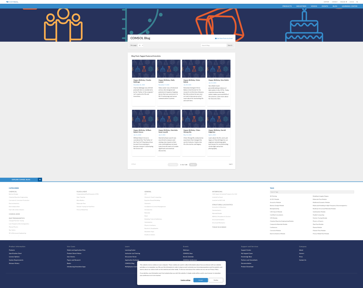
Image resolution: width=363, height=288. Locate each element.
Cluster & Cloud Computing (152, 197)
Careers (301, 253)
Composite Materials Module (278, 224)
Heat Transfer (81, 197)
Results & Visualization (151, 228)
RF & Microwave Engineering (17, 233)
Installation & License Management (155, 206)
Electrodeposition (14, 206)
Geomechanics (216, 210)
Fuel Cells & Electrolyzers (16, 209)
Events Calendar (188, 257)
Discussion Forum (131, 257)
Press (301, 257)
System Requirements (16, 260)
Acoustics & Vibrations (219, 207)
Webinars (186, 250)
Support (326, 2)
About (301, 250)
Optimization (148, 222)
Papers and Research (74, 260)
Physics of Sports (318, 221)
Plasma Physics (13, 227)
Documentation (246, 263)
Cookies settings (185, 280)
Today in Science (219, 227)
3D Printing (273, 196)
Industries (301, 6)
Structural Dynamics (218, 219)
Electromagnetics (17, 218)
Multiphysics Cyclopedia (133, 267)
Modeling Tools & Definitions (153, 219)
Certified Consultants (276, 215)
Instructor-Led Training (132, 253)
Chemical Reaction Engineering (18, 197)
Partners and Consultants (249, 260)
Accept (201, 280)
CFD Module (273, 218)
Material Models (217, 213)
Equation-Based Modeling (152, 200)
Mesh (146, 216)
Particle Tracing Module (320, 218)
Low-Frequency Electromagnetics (19, 224)
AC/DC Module (274, 199)
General (147, 191)
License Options (14, 257)
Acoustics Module (275, 202)
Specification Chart (15, 253)
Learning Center (349, 6)
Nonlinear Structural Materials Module (324, 208)
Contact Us (302, 260)
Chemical (13, 191)
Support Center (246, 250)
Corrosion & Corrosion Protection (19, 200)
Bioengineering (274, 208)
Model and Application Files (76, 250)
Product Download (247, 267)
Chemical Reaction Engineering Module (282, 221)
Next (193, 165)
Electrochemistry (14, 203)
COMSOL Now (14, 214)
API (145, 194)
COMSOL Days (188, 253)
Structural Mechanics (218, 223)
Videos (314, 6)
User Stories (71, 257)
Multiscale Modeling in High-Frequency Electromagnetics (330, 205)
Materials (147, 213)
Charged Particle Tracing (16, 220)
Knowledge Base (246, 257)
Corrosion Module (275, 230)
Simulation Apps (149, 231)
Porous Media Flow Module (321, 233)
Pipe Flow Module (318, 224)
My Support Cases (247, 253)
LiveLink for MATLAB (218, 200)
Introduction (148, 209)
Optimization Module (319, 212)
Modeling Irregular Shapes (321, 196)
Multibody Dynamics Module (321, 202)
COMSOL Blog (129, 263)
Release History (14, 263)
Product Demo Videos (74, 253)
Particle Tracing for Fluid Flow (85, 206)
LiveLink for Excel (217, 197)
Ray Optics (12, 230)
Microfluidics (80, 200)
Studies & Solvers (149, 234)
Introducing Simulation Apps (76, 267)
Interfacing (217, 191)
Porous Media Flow (82, 209)
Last (230, 164)
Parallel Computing (318, 215)
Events (325, 6)
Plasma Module (317, 227)
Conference (273, 227)
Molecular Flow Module (320, 199)
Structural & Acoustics (222, 205)
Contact (335, 2)
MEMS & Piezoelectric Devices (221, 216)
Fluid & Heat (82, 191)
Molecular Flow (81, 203)
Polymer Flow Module (319, 230)
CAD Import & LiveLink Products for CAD (224, 194)
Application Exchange (132, 260)
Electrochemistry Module (277, 233)
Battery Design (13, 194)
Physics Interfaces (150, 225)
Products (287, 6)
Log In (352, 2)
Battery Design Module (277, 205)
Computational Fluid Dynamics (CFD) (88, 194)
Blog (335, 6)
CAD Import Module (276, 212)
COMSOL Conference (190, 260)
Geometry (147, 203)
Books (69, 263)
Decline (216, 280)
